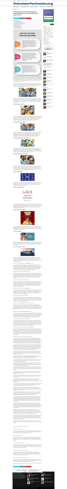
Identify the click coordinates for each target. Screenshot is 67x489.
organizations (33, 99)
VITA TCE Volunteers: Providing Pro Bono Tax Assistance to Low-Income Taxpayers (34, 479)
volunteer (45, 38)
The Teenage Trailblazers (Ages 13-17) (18, 22)
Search (52, 24)
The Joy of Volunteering (17, 27)
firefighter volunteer (46, 32)
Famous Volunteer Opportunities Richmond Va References (49, 53)
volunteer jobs (42, 6)
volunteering (23, 80)
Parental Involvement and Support (18, 26)
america (45, 27)
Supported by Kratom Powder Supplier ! (17, 479)
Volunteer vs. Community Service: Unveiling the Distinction (49, 81)
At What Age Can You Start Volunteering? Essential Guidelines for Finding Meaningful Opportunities (21, 470)
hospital (51, 32)
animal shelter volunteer (34, 6)
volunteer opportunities (25, 6)
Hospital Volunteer (46, 33)
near (51, 33)
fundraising (21, 399)
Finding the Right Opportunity (17, 25)
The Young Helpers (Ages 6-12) (18, 21)
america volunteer (16, 6)
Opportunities (26, 288)
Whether (32, 84)
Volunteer (26, 295)
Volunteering (14, 98)
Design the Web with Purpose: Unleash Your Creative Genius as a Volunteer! (48, 481)
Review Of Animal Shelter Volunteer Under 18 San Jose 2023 (49, 96)
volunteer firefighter (49, 6)
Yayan (15, 16)
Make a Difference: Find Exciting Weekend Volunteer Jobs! (48, 475)
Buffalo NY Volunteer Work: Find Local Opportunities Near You (34, 475)
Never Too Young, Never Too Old (18, 28)
